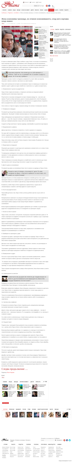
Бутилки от (35, 453)
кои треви (43, 453)
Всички (35, 5)
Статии (5, 444)
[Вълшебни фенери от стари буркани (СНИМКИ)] (29, 414)
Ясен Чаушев (10, 372)
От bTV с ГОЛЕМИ (4, 456)
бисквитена (43, 451)
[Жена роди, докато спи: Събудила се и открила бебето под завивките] (36, 49)
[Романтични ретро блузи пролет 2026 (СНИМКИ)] (22, 414)
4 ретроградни (5, 450)
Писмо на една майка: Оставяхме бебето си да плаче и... (43, 43)
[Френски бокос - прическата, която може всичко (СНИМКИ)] (51, 414)
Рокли (24, 409)
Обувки (34, 409)
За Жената (4, 12)
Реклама (12, 440)
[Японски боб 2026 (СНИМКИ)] (58, 414)
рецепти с (50, 456)
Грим (29, 409)
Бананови (50, 453)
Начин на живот (25, 10)
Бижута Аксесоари (43, 409)
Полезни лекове (36, 451)
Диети (32, 10)
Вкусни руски (51, 448)
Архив (11, 441)
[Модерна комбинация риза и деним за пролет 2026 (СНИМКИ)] (36, 414)
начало (4, 10)
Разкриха (4, 457)
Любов (41, 10)
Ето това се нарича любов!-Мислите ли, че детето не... (43, 31)
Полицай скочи (28, 450)
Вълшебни (27, 456)
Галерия (61, 10)
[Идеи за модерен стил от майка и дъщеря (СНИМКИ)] (15, 414)
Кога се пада (12, 447)
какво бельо (43, 455)
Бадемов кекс (51, 447)
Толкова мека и (21, 448)
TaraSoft (69, 460)
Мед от (34, 455)
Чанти (51, 409)
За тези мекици (21, 450)
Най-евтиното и (13, 455)
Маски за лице (36, 456)
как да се (42, 450)
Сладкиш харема (51, 451)
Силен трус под (36, 450)
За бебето (16, 12)
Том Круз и (27, 447)
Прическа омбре (59, 448)
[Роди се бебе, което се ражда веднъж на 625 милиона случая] (36, 37)
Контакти (28, 440)
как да (42, 456)
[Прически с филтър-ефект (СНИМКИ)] (65, 414)
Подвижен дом (59, 455)
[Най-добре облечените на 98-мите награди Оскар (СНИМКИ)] (44, 414)
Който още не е (21, 455)
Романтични (27, 455)
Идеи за (27, 453)
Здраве (46, 10)
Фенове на (58, 453)
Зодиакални (43, 447)
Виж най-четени (54, 55)
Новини (10, 10)
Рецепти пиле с (51, 450)
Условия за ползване (20, 440)
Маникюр (18, 409)
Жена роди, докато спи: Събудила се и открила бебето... (43, 49)
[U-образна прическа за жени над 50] (8, 414)
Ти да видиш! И (5, 448)
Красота (37, 10)
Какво (11, 451)
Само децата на (5, 453)
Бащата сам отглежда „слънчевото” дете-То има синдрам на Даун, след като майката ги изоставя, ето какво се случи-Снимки (27, 173)
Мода (14, 10)
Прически (11, 409)
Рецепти (66, 10)
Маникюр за (58, 450)
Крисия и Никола (5, 447)
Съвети (56, 10)
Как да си (12, 456)
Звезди (18, 10)
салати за (43, 448)
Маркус (57, 456)
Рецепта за (20, 451)
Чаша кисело (20, 456)
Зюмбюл (11, 453)
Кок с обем (58, 447)
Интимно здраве (36, 448)
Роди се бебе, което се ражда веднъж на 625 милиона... (43, 37)
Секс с (34, 447)
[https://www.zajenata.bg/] (5, 440)
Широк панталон (59, 451)
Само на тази (20, 447)
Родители (51, 10)
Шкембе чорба (21, 453)
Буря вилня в (28, 448)
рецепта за (50, 455)
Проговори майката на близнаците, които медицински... (42, 55)
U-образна (27, 451)
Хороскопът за (5, 451)
